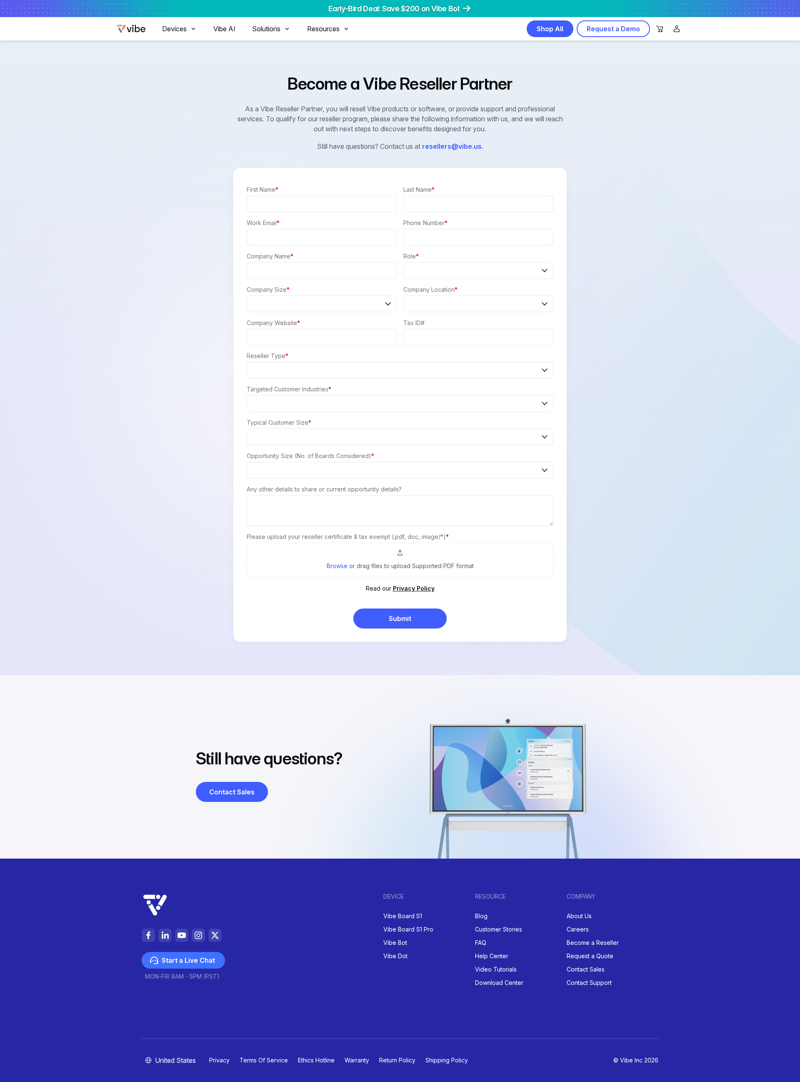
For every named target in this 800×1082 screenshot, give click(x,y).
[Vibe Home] (131, 30)
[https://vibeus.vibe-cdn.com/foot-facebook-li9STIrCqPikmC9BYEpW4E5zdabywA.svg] (148, 935)
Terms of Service (264, 1060)
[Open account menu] (676, 28)
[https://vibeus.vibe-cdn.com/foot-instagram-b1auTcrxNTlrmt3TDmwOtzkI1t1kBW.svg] (198, 935)
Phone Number (425, 222)
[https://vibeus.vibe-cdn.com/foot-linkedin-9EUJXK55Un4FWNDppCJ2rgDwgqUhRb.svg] (165, 935)
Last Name (419, 189)
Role (411, 256)
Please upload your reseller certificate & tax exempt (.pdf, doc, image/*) (348, 536)
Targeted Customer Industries (289, 389)
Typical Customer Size (279, 422)
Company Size (268, 289)
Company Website (273, 322)
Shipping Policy (446, 1060)
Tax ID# (414, 322)
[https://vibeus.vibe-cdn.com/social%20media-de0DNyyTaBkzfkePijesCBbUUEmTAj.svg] (215, 935)
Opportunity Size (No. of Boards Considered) (310, 455)
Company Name (270, 256)
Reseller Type (267, 355)
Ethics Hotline (316, 1060)
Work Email (263, 222)
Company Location (430, 289)
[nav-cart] (660, 29)
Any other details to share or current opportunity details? (324, 489)
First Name (262, 189)
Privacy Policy (414, 588)
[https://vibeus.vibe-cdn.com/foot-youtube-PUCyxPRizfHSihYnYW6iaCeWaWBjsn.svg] (181, 935)
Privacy (219, 1060)
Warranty (357, 1060)
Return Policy (397, 1060)
